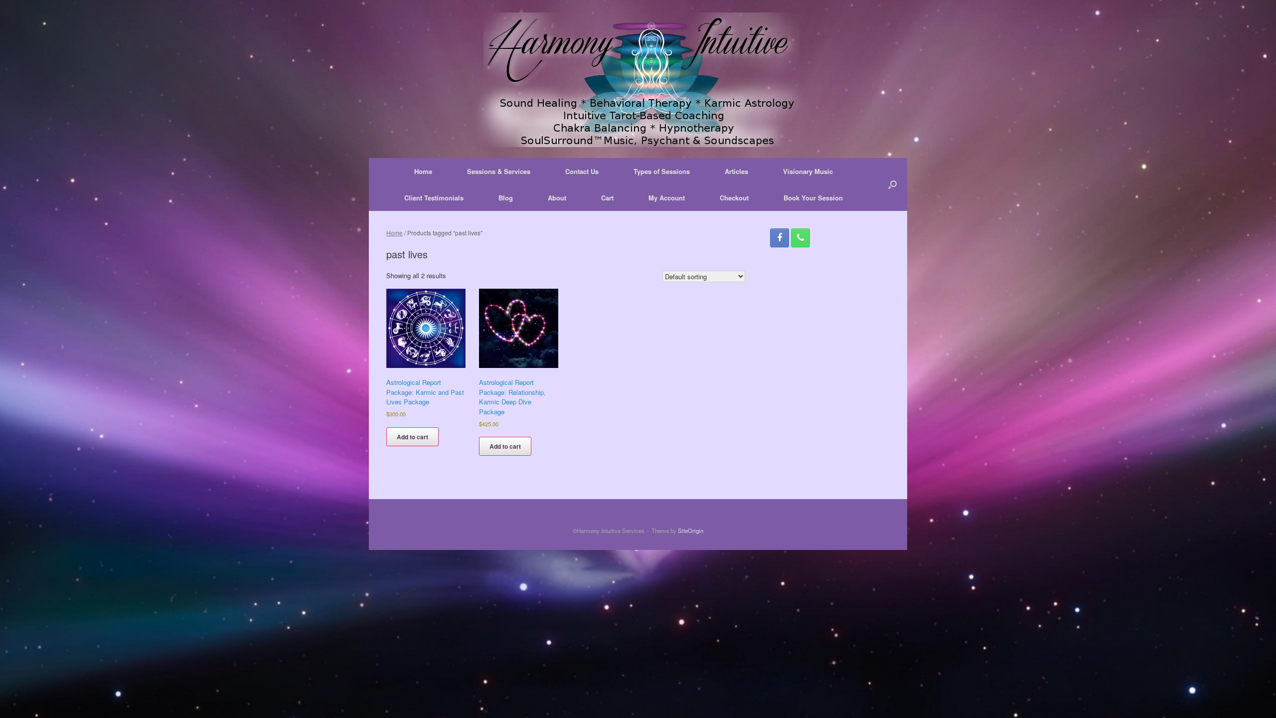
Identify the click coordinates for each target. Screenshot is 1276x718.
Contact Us (582, 171)
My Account (666, 197)
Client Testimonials (434, 197)
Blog (505, 197)
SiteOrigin (690, 531)
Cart (607, 197)
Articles (736, 171)
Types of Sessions (662, 171)
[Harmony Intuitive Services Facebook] (779, 237)
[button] (892, 184)
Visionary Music (808, 171)
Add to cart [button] (412, 436)
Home (423, 171)
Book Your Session (813, 197)
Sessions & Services (498, 171)
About (557, 197)
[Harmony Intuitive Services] (638, 79)
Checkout (734, 197)
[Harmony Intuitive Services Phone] (800, 237)
